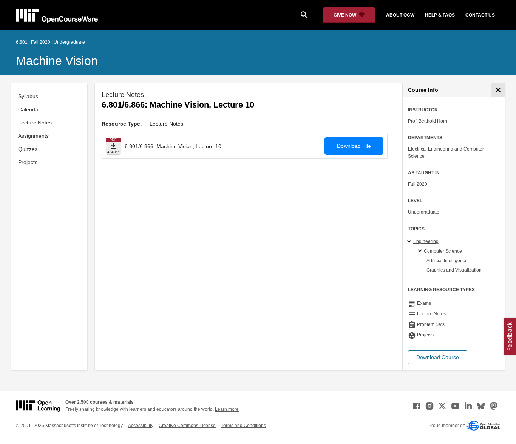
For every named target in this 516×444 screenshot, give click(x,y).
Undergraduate (423, 212)
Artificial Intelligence (447, 260)
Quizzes (27, 149)
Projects (27, 162)
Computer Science (443, 251)
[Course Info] (498, 90)
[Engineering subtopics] (410, 242)
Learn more (227, 409)
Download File (354, 146)
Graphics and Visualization (454, 270)
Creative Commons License (187, 425)
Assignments (33, 136)
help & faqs (440, 15)
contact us (480, 15)
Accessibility (140, 425)
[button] (437, 357)
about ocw (400, 15)
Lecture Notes (35, 123)
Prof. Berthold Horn (427, 121)
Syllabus (28, 96)
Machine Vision (57, 61)
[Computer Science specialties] (421, 251)
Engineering (426, 241)
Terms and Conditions (243, 425)
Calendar (29, 109)
